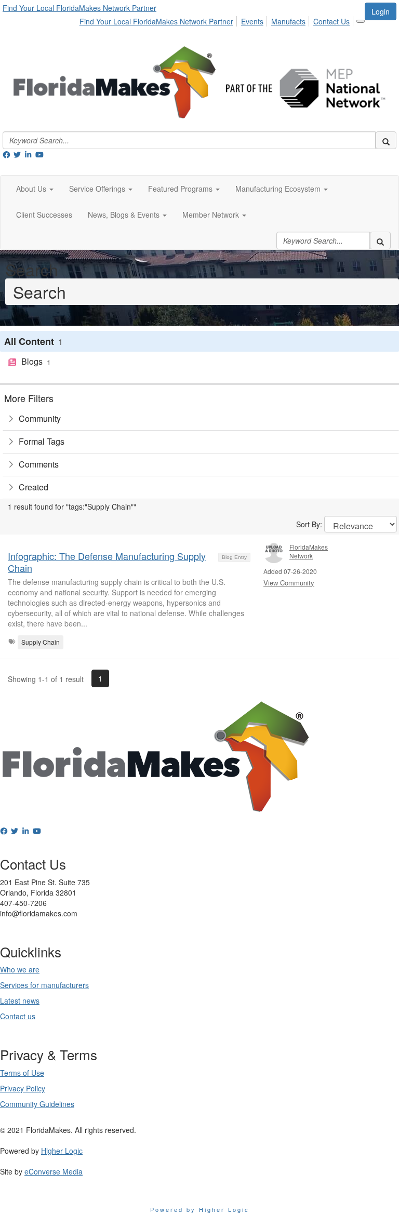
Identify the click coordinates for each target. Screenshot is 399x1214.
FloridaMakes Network (308, 551)
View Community (288, 583)
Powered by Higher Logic (199, 1209)
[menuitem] (159, 19)
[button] (34, 189)
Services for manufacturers (44, 985)
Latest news (19, 1000)
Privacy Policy (22, 1088)
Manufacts (288, 21)
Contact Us (331, 21)
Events (252, 21)
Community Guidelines (37, 1104)
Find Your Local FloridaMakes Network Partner (79, 8)
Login (380, 11)
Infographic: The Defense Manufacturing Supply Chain (107, 562)
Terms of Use (22, 1073)
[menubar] (217, 19)
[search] (386, 140)
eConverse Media (53, 1171)
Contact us (17, 1016)
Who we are (19, 969)
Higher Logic (62, 1150)
